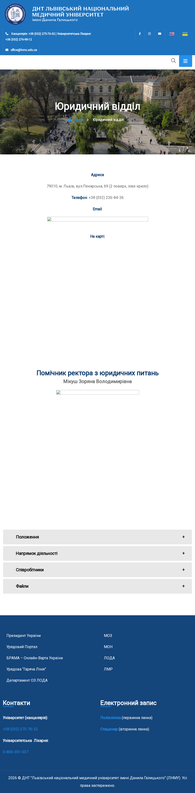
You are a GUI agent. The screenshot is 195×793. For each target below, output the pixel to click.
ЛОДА (109, 658)
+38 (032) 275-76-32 (21, 729)
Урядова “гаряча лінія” (26, 669)
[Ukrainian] (185, 34)
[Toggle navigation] (185, 61)
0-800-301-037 (16, 752)
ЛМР (108, 669)
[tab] (97, 537)
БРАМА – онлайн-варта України (34, 658)
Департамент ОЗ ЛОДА (27, 680)
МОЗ (108, 635)
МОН (108, 647)
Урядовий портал (21, 647)
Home (78, 120)
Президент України (23, 635)
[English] (172, 34)
